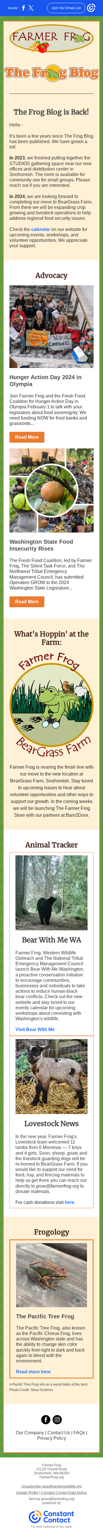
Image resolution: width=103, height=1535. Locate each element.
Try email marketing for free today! (51, 1526)
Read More (27, 437)
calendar (40, 229)
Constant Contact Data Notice (64, 1493)
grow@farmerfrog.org (57, 1499)
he (67, 1202)
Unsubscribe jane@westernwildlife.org (51, 1486)
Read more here (33, 1371)
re (72, 1202)
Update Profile (27, 1493)
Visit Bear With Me (35, 1029)
